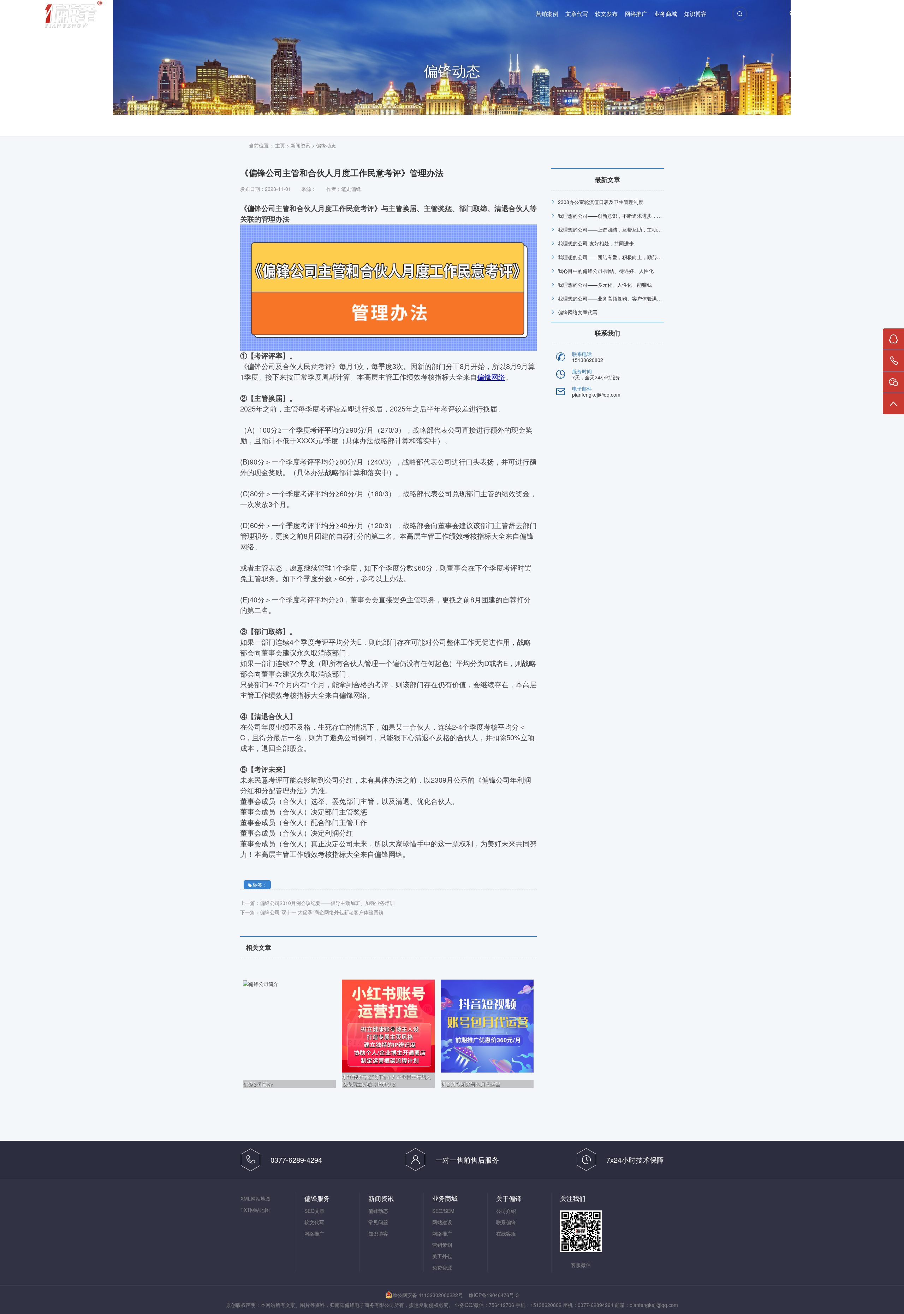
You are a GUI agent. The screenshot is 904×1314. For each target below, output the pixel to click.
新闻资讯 (300, 145)
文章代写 (576, 14)
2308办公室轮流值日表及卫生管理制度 (600, 201)
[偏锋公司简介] (260, 983)
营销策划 (442, 1244)
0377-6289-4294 (828, 14)
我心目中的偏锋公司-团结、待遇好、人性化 (606, 270)
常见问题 (378, 1222)
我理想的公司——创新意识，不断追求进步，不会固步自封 (622, 215)
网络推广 (636, 14)
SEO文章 (314, 1210)
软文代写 (314, 1222)
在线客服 (506, 1233)
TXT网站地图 (255, 1209)
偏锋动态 (326, 145)
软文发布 (606, 14)
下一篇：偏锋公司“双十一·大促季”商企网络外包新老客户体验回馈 (311, 912)
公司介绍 (506, 1210)
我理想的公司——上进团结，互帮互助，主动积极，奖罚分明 (624, 229)
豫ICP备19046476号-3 (494, 1294)
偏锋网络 (73, 14)
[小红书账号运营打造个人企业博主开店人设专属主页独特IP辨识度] (388, 1025)
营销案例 (547, 14)
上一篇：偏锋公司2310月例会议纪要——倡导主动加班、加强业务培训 (317, 902)
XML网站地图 (255, 1198)
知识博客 (695, 14)
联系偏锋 (506, 1222)
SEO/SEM (443, 1210)
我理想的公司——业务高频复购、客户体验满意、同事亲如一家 (627, 298)
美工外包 (442, 1256)
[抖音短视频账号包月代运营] (487, 1025)
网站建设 (442, 1222)
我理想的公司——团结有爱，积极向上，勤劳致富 (612, 257)
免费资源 (442, 1267)
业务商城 (665, 14)
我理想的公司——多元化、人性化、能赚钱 (605, 284)
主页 (280, 145)
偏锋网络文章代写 (577, 312)
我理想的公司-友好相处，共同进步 (596, 243)
